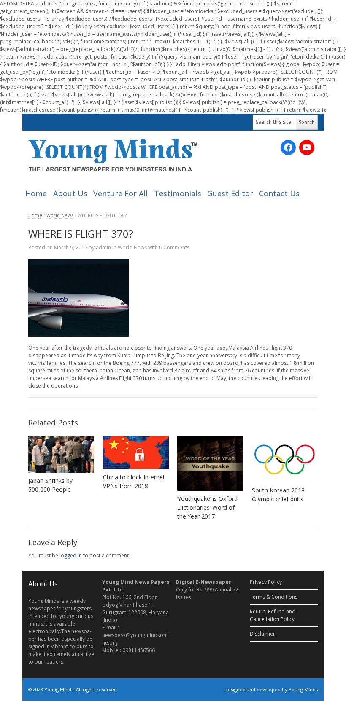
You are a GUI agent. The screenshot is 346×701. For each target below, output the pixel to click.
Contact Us (279, 193)
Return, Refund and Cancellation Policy (272, 615)
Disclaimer (262, 633)
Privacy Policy (266, 582)
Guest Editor (230, 193)
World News (59, 215)
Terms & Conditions (273, 596)
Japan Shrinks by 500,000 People (50, 484)
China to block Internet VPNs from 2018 (134, 481)
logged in (70, 555)
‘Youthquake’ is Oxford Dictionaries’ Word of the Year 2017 (207, 507)
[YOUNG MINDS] (112, 154)
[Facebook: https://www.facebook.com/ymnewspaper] (288, 147)
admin (103, 247)
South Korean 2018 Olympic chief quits (278, 494)
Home (36, 193)
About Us (70, 193)
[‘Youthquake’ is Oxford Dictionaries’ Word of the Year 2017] (210, 463)
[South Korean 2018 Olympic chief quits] (285, 459)
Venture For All (120, 193)
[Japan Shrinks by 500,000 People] (61, 454)
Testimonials (177, 193)
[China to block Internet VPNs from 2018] (136, 453)
